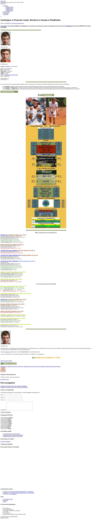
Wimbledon (69, 26)
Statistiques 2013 (9, 8)
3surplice (5, 491)
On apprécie (5, 14)
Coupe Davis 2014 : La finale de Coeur (11, 433)
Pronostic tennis (6, 12)
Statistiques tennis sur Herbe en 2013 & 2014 (12, 436)
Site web (2, 399)
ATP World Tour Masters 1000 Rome (9, 250)
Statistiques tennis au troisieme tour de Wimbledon (34, 366)
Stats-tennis (4, 26)
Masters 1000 (12, 255)
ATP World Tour (5, 255)
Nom (2, 394)
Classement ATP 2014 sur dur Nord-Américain (13, 435)
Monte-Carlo (18, 255)
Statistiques (5, 5)
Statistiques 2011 (9, 10)
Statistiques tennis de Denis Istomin (52, 366)
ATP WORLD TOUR (8, 499)
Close (4, 3)
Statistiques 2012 (9, 9)
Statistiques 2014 (9, 7)
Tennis (4, 501)
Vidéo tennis (6, 13)
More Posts (3, 379)
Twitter (7, 379)
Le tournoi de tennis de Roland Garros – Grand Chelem (21, 491)
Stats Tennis (3, 1)
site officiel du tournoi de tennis (11, 74)
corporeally (5, 492)
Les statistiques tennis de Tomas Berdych (14, 366)
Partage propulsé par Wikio (6, 360)
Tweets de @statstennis (5, 441)
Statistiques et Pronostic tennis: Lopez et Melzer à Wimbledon (14, 386)
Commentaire (3, 409)
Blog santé (5, 500)
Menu (2, 3)
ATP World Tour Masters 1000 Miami (9, 261)
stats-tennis (7, 351)
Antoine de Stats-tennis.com (18, 23)
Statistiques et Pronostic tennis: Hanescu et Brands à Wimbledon (14, 387)
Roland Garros (4, 234)
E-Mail (2, 397)
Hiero (2, 517)
